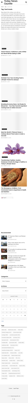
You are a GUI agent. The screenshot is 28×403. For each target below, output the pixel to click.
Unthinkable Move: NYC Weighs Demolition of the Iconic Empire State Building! (17, 267)
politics (20, 360)
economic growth (15, 334)
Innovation (14, 345)
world (4, 378)
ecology (5, 334)
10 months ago (12, 239)
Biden (4, 329)
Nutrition (5, 360)
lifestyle (13, 352)
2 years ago (12, 262)
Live (20, 352)
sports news (5, 368)
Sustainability (6, 370)
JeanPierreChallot (7, 350)
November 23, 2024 (6, 137)
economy (16, 337)
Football (4, 342)
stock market (15, 368)
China (20, 329)
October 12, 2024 (6, 165)
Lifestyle (4, 74)
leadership (5, 352)
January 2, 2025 (6, 81)
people (12, 360)
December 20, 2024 (6, 109)
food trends (9, 6)
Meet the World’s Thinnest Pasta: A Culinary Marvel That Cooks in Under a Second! (13, 133)
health (21, 342)
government (13, 342)
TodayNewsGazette (14, 373)
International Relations (8, 347)
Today (4, 373)
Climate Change (6, 332)
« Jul (2, 321)
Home (2, 6)
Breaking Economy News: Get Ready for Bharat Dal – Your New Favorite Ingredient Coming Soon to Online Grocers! (14, 105)
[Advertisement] (14, 215)
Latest (17, 350)
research (15, 363)
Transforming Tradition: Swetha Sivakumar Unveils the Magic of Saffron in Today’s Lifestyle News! (14, 161)
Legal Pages (16, 388)
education (5, 340)
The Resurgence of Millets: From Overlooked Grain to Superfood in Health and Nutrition (13, 189)
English (4, 197)
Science (4, 129)
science (5, 365)
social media (13, 365)
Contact (10, 388)
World (4, 48)
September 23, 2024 (6, 193)
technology (16, 370)
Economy (4, 101)
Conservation (17, 332)
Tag (5, 6)
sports (22, 365)
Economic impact (6, 337)
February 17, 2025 (6, 55)
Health (4, 185)
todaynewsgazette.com (15, 396)
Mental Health (16, 355)
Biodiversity (12, 329)
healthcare (5, 345)
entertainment (14, 340)
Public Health (6, 363)
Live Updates (6, 355)
